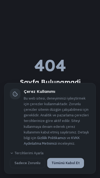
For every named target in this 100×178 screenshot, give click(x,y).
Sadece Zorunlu (27, 163)
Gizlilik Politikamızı (51, 138)
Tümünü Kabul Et (65, 163)
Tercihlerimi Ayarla (29, 153)
